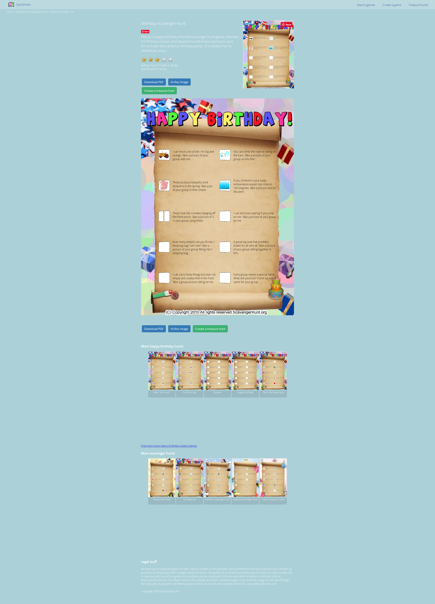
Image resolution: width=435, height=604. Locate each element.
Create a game (391, 5)
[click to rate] (164, 60)
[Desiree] (217, 371)
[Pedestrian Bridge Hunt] (245, 478)
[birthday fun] (189, 478)
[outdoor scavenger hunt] (217, 478)
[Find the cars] (189, 371)
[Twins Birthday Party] (273, 371)
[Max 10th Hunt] (161, 371)
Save (288, 24)
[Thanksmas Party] (161, 478)
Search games (366, 5)
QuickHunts (23, 4)
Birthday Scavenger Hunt (62, 11)
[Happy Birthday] (245, 371)
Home (10, 11)
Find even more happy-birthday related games (169, 446)
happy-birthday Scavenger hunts (31, 11)
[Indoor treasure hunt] (273, 478)
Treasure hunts (418, 5)
